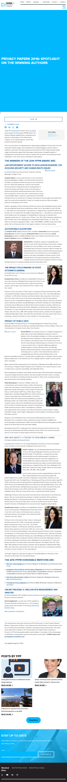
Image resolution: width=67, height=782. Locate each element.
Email (2, 750)
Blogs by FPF (52, 135)
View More (33, 720)
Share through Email (17, 127)
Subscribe (46, 2)
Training (36, 2)
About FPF (51, 134)
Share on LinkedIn (9, 127)
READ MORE (6, 685)
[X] (2, 775)
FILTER (32, 119)
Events (28, 2)
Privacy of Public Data (16, 321)
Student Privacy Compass (36, 768)
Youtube (7, 775)
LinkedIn (12, 775)
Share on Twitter (13, 127)
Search (63, 2)
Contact (55, 2)
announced (14, 131)
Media (22, 2)
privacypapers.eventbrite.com (14, 636)
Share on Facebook (6, 127)
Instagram (17, 775)
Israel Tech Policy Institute (19, 768)
